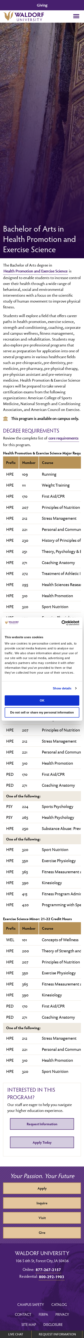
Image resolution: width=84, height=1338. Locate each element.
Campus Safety (30, 1304)
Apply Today (42, 1142)
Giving (42, 5)
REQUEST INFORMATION (57, 1334)
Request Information (42, 1124)
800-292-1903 (51, 1276)
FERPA (43, 1314)
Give (42, 1232)
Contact (23, 1314)
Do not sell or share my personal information (42, 712)
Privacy (62, 1314)
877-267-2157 (48, 1269)
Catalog (59, 1304)
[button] (76, 16)
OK (42, 700)
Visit (42, 1217)
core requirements (63, 438)
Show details (62, 688)
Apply (42, 1188)
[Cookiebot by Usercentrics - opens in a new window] (61, 623)
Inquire (42, 1203)
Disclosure (53, 1324)
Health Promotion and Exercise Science (35, 271)
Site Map (28, 1324)
